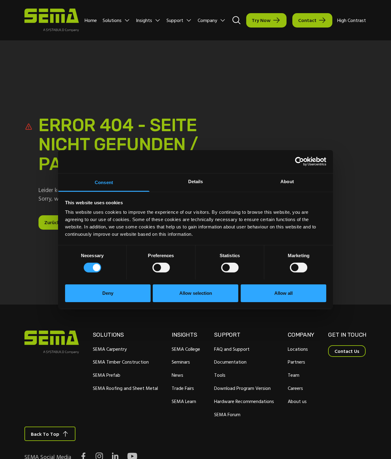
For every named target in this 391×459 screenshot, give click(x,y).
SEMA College (186, 349)
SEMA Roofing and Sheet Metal (125, 388)
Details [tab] (195, 181)
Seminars (181, 361)
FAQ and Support (232, 349)
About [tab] (287, 181)
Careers (295, 388)
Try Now (261, 20)
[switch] (161, 267)
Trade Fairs (183, 388)
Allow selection (195, 292)
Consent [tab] (104, 182)
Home (91, 20)
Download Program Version (242, 388)
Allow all (283, 292)
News (177, 375)
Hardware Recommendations (244, 401)
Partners (296, 361)
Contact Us (346, 351)
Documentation (230, 361)
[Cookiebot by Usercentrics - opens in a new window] (299, 161)
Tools (219, 375)
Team (293, 375)
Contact (307, 20)
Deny (107, 292)
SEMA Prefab (106, 375)
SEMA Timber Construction (121, 361)
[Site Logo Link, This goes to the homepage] (51, 20)
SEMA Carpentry (110, 349)
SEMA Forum (227, 414)
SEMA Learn (184, 401)
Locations (298, 349)
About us (297, 401)
